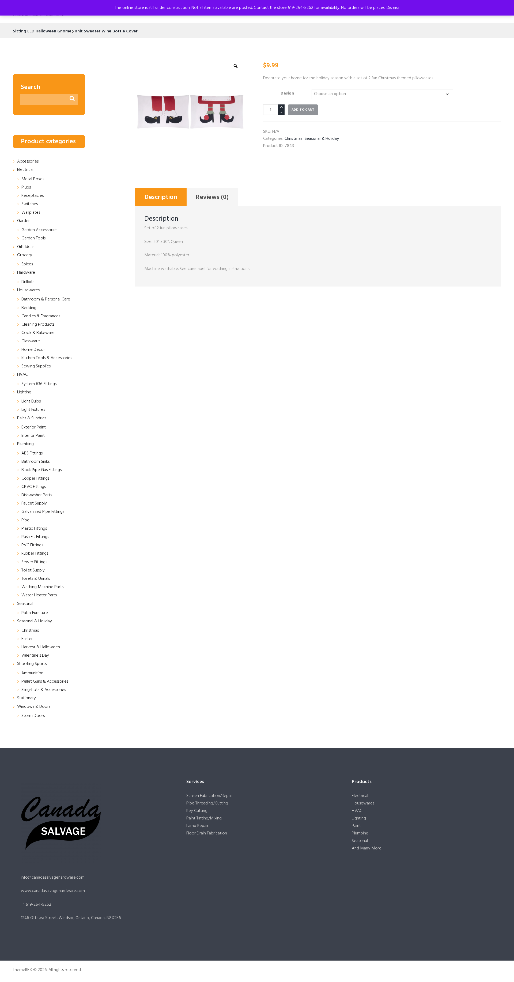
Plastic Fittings (34, 528)
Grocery (24, 255)
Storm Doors (33, 715)
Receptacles (32, 195)
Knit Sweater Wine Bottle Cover (106, 31)
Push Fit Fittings (35, 536)
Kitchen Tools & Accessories (46, 358)
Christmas (294, 138)
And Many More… (368, 848)
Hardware (26, 272)
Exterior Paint (33, 427)
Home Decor (33, 349)
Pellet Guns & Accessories (44, 681)
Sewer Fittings (34, 562)
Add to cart (303, 109)
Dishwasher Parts (36, 495)
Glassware (30, 341)
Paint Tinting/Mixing (204, 818)
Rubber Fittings (34, 553)
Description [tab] (160, 197)
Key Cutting (196, 810)
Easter (27, 638)
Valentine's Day (35, 655)
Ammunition (32, 673)
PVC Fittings (32, 545)
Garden (24, 220)
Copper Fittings (35, 478)
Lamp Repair (197, 825)
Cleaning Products (37, 324)
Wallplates (30, 212)
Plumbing (25, 444)
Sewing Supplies (36, 366)
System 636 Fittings (38, 384)
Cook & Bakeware (38, 332)
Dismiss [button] (393, 7)
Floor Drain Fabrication (206, 833)
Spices (27, 264)
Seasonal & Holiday (322, 138)
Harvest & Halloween (40, 647)
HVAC (22, 374)
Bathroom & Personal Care (45, 299)
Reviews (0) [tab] (212, 197)
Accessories (28, 161)
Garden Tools (33, 238)
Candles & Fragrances (40, 316)
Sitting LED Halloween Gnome (42, 31)
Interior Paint (33, 435)
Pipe (25, 520)
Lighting (24, 392)
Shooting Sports (32, 663)
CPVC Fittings (33, 486)
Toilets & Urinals (35, 578)
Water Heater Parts (39, 595)
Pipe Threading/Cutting (207, 803)
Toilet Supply (33, 570)
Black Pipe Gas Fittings (41, 469)
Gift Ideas (25, 246)
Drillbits (27, 282)
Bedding (28, 307)
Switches (29, 204)
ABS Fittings (32, 453)
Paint (356, 825)
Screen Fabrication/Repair (209, 795)
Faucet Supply (34, 503)
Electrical (25, 169)
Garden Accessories (39, 230)
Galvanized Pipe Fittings (42, 511)
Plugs (26, 187)
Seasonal (25, 603)
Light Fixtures (33, 409)
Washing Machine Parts (42, 587)
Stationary (26, 698)
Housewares (28, 290)
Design (287, 93)
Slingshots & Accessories (43, 689)
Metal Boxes (32, 179)
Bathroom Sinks (35, 461)
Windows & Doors (33, 706)
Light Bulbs (31, 401)
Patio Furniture (34, 612)
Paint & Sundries (31, 418)
